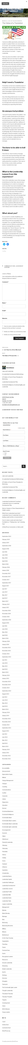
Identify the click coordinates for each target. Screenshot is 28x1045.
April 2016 (5, 635)
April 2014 (5, 706)
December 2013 (6, 718)
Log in (3, 1021)
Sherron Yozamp (6, 508)
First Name (5, 435)
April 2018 (5, 561)
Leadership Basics (7, 876)
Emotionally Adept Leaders (9, 820)
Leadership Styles (6, 898)
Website (4, 318)
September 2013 (6, 728)
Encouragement (6, 830)
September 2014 (6, 691)
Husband (4, 864)
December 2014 (6, 681)
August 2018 (5, 548)
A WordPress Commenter (9, 527)
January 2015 (5, 678)
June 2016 (5, 629)
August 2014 (5, 694)
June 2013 (4, 737)
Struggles (4, 981)
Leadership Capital (7, 879)
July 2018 (4, 552)
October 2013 (5, 725)
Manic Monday (6, 913)
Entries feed (5, 1024)
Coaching (4, 786)
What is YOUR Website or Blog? (11, 446)
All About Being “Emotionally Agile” (11, 11)
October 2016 (5, 616)
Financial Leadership (7, 842)
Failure (4, 836)
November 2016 (6, 613)
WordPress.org (6, 1031)
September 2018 (6, 545)
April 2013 (4, 743)
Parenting (4, 944)
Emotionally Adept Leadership (10, 823)
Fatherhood (5, 839)
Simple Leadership (7, 969)
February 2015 (6, 675)
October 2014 (5, 687)
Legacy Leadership (7, 904)
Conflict (4, 793)
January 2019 (5, 542)
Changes (4, 783)
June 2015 (5, 663)
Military (4, 928)
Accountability (5, 768)
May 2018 (4, 558)
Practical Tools (6, 950)
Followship (5, 848)
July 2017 (4, 589)
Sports (4, 972)
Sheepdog (5, 966)
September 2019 (6, 536)
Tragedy (4, 1000)
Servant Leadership (7, 962)
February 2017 (6, 604)
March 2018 (5, 564)
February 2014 (6, 712)
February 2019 (6, 539)
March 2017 (5, 601)
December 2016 (6, 610)
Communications (9, 266)
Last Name (5, 440)
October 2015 (5, 653)
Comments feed (6, 1027)
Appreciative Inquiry (7, 774)
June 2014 (5, 700)
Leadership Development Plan (10, 382)
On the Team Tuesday (7, 938)
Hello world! (20, 527)
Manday (4, 910)
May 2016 (4, 632)
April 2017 (4, 598)
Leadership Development (8, 885)
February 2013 (6, 749)
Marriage (4, 916)
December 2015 (6, 647)
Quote (3, 953)
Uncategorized (6, 1003)
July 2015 (4, 660)
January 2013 (5, 752)
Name (4, 303)
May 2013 (4, 740)
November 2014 (6, 684)
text (5, 454)
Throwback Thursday (7, 993)
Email (4, 310)
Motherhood (5, 935)
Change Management (7, 780)
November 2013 (6, 721)
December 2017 (6, 573)
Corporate (4, 796)
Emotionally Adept (7, 817)
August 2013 (5, 731)
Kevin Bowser (17, 20)
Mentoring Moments (7, 925)
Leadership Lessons (7, 888)
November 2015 (6, 650)
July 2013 (4, 734)
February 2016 (6, 641)
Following (4, 845)
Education (4, 805)
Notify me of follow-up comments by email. (15, 331)
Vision (3, 1006)
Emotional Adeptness (7, 811)
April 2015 (5, 669)
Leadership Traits (6, 901)
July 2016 (4, 626)
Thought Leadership (7, 990)
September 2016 (6, 619)
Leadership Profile (7, 891)
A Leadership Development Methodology (13, 374)
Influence (4, 867)
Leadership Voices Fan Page (12, 409)
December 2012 (6, 755)
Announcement (6, 771)
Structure (4, 978)
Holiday (4, 857)
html (5, 453)
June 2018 (5, 555)
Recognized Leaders (7, 956)
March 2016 (5, 638)
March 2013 (5, 746)
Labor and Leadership (7, 371)
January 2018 (5, 570)
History (4, 854)
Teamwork (5, 984)
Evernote (4, 833)
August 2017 (5, 585)
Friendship (4, 851)
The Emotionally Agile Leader (9, 987)
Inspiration (5, 870)
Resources (5, 959)
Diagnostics (5, 802)
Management (5, 907)
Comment (5, 282)
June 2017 (4, 592)
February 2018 (6, 567)
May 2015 (4, 666)
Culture (4, 799)
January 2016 (5, 644)
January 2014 (5, 715)
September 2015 (6, 657)
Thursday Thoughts (7, 996)
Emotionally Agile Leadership (9, 827)
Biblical (4, 777)
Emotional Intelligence (8, 814)
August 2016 (5, 623)
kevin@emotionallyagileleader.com (11, 404)
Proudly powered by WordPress (10, 1041)
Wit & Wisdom (6, 1009)
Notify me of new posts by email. (12, 334)
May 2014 (4, 703)
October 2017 (5, 579)
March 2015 (5, 672)
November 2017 (6, 576)
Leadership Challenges (8, 882)
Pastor (4, 947)
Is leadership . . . (6, 873)
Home (3, 861)
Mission (4, 932)
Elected (4, 808)
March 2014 (5, 709)
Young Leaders (6, 1012)
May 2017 (4, 595)
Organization (5, 941)
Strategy (4, 975)
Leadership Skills (6, 894)
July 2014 (4, 697)
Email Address (7, 429)
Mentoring (5, 922)
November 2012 (6, 758)
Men (3, 919)
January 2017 (5, 607)
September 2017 (6, 582)
